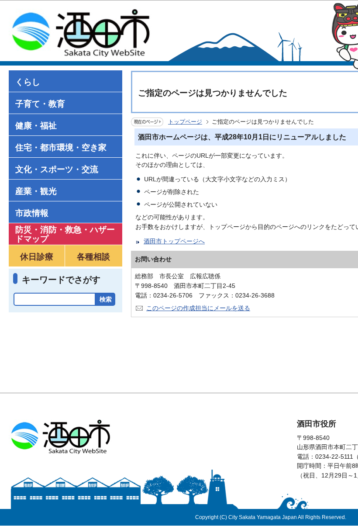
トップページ (185, 121)
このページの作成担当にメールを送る (198, 308)
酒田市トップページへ (174, 241)
